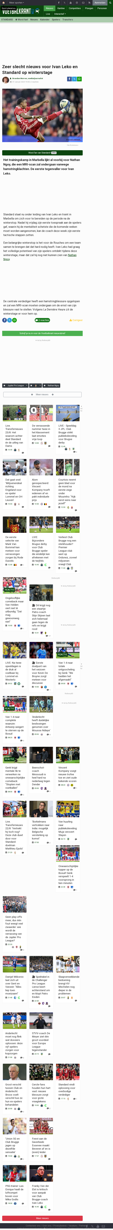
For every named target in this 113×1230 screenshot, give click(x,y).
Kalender (45, 19)
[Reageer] (23, 852)
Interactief (59, 14)
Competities (75, 8)
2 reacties (34, 82)
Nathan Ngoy (53, 385)
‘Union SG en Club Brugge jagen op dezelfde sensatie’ (12, 1145)
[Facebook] (58, 2)
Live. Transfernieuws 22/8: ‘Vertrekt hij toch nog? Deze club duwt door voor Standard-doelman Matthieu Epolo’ (14, 835)
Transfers (67, 19)
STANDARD (7, 19)
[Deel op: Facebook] (69, 79)
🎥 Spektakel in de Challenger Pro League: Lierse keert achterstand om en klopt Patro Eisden (41, 986)
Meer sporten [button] (15, 2)
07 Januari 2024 (18, 82)
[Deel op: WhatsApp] (79, 79)
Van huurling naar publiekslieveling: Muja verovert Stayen (67, 828)
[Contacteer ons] (83, 2)
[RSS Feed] (89, 2)
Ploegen (89, 8)
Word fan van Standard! (42, 152)
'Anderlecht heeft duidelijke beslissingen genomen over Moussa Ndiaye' (41, 723)
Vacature (72, 1225)
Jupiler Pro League (16, 385)
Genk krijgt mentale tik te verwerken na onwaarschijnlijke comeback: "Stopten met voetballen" (15, 777)
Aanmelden (100, 2)
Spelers (56, 19)
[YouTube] (71, 2)
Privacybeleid (59, 1225)
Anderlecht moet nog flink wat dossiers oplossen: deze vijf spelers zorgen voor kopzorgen (14, 1043)
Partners (83, 1225)
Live (48, 14)
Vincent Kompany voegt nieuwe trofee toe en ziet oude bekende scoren (67, 774)
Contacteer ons (33, 1225)
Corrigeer (77, 320)
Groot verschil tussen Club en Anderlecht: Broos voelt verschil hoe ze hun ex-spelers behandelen (13, 1094)
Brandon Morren (19, 78)
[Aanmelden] (4, 385)
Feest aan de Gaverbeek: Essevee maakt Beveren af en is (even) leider (41, 1145)
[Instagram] (77, 2)
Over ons (46, 1225)
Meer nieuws (42, 394)
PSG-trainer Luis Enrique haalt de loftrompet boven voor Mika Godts (14, 1193)
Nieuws (49, 8)
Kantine (61, 8)
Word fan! (22, 19)
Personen (102, 8)
